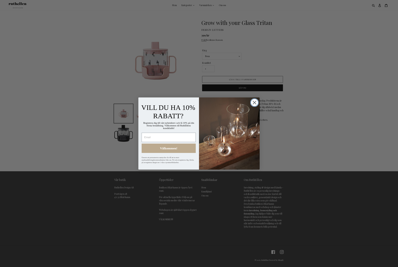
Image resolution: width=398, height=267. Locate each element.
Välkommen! (168, 148)
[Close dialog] (254, 102)
